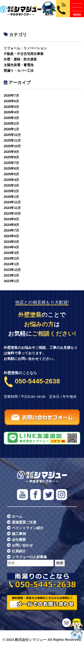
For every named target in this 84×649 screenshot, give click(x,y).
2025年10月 (12, 146)
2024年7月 (11, 230)
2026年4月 (11, 112)
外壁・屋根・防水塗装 (20, 59)
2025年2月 (11, 191)
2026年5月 (11, 107)
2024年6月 (11, 236)
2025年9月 (11, 152)
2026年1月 (11, 129)
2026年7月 (11, 95)
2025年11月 (12, 140)
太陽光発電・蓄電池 (19, 65)
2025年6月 (11, 168)
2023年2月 (11, 275)
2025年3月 (11, 185)
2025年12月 (12, 135)
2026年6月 (11, 101)
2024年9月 (11, 219)
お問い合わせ (22, 545)
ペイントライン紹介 (28, 528)
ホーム (17, 516)
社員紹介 (19, 551)
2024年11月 (12, 208)
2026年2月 (11, 123)
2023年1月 (11, 281)
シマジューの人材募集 (29, 557)
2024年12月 (12, 202)
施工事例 (19, 534)
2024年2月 (11, 258)
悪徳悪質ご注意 (24, 522)
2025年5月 (11, 174)
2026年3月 (11, 118)
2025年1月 (11, 197)
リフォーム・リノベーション (25, 48)
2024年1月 (11, 264)
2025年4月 (11, 180)
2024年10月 (12, 213)
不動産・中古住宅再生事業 (24, 54)
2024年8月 (11, 225)
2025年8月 (11, 157)
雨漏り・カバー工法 (19, 70)
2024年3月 (11, 253)
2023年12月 (12, 270)
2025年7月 (11, 163)
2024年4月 (11, 247)
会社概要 (19, 540)
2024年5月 (11, 242)
